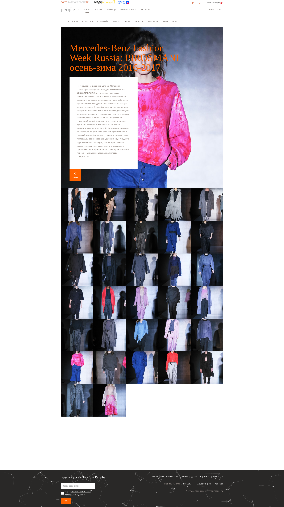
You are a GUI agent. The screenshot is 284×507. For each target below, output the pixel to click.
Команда (111, 10)
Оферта (184, 477)
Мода (165, 21)
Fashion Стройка (128, 10)
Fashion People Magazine (68, 10)
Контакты (218, 477)
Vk (210, 484)
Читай (87, 10)
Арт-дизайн (103, 21)
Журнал (99, 10)
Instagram (188, 484)
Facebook (201, 484)
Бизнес (116, 21)
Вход (219, 10)
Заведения (153, 21)
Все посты (73, 21)
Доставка (196, 477)
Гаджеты (139, 21)
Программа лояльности (165, 477)
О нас (207, 477)
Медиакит (146, 10)
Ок (65, 501)
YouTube (219, 484)
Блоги (128, 21)
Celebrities (87, 21)
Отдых (175, 21)
